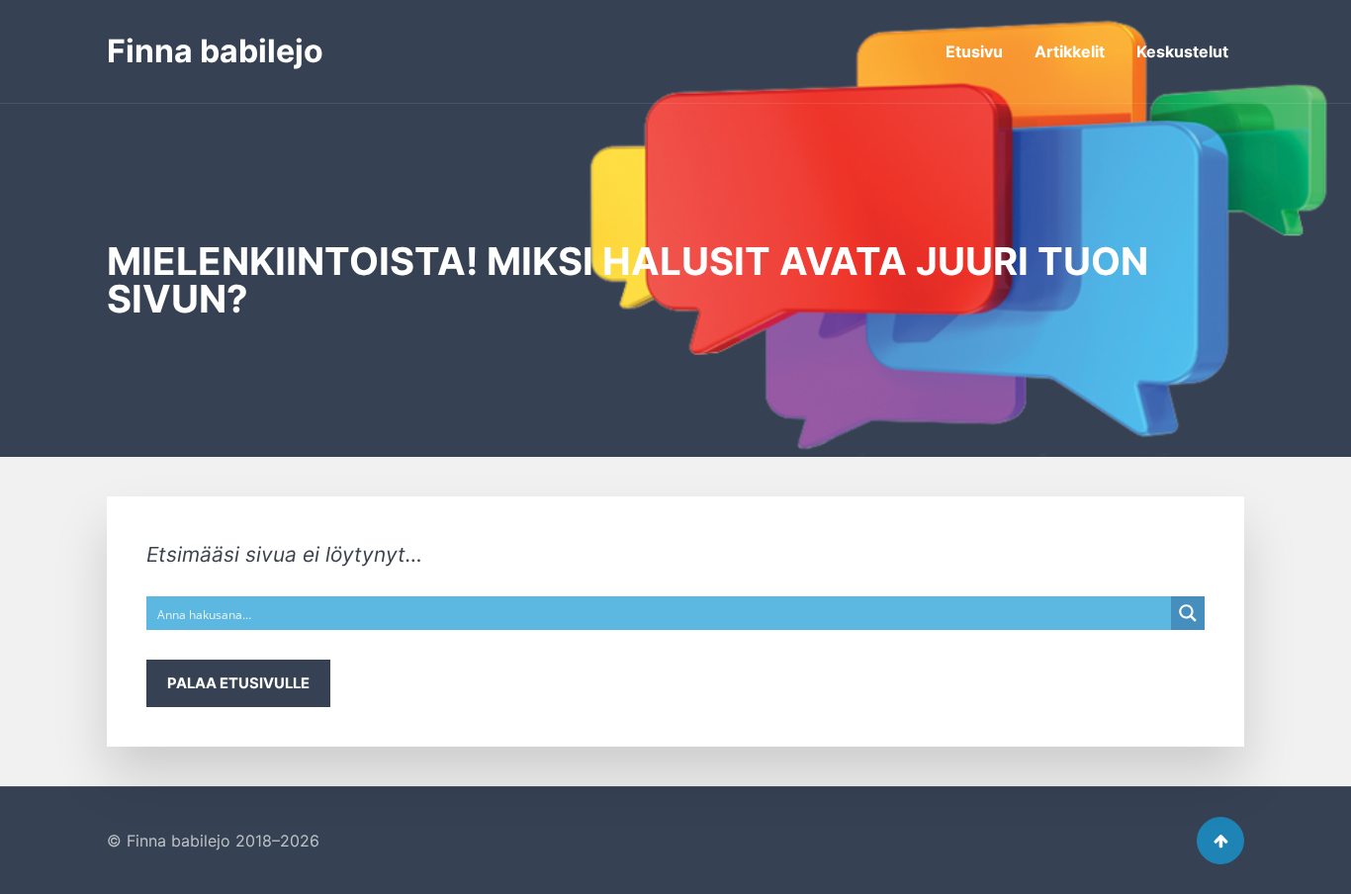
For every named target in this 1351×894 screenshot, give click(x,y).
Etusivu (974, 51)
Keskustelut (1182, 51)
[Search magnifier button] (1188, 613)
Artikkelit (1070, 51)
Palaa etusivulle (238, 683)
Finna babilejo (215, 51)
